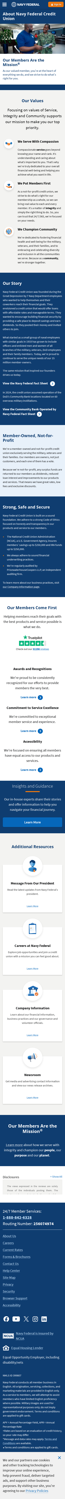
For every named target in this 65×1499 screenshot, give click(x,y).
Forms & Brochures (16, 1256)
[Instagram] (35, 1319)
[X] (26, 1319)
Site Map (9, 1277)
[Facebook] (6, 1319)
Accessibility (11, 1305)
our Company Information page (21, 586)
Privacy (8, 1284)
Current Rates (13, 1250)
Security (9, 1291)
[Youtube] (16, 1319)
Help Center (11, 1270)
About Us (9, 1236)
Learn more (32, 697)
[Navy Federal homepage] (24, 4)
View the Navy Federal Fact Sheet (26, 383)
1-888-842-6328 (17, 1217)
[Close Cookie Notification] (59, 1457)
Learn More (37, 823)
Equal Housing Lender (27, 1348)
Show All (56, 1176)
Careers (8, 1243)
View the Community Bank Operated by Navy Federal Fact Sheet (29, 411)
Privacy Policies (37, 1491)
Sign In (57, 4)
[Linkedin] (44, 1319)
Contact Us (11, 1263)
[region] (32, 1475)
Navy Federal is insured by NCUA (34, 1336)
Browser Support (15, 1298)
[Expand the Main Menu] (4, 4)
